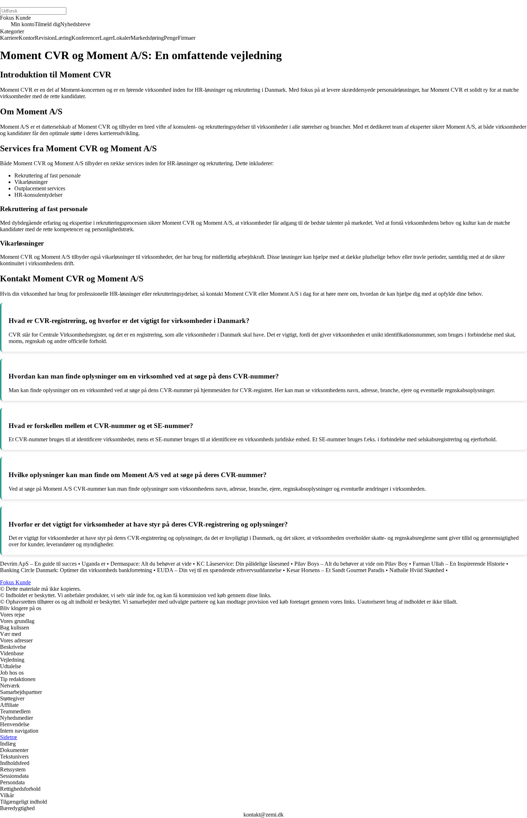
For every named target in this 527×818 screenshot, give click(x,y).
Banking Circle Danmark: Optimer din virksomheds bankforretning (76, 570)
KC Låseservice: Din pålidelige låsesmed (242, 564)
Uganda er (93, 564)
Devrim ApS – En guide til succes (38, 564)
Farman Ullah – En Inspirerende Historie (459, 564)
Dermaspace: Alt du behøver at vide (150, 564)
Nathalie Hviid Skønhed (416, 570)
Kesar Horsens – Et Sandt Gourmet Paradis (335, 570)
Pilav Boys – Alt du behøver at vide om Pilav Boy (351, 564)
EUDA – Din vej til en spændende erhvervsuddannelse (219, 570)
